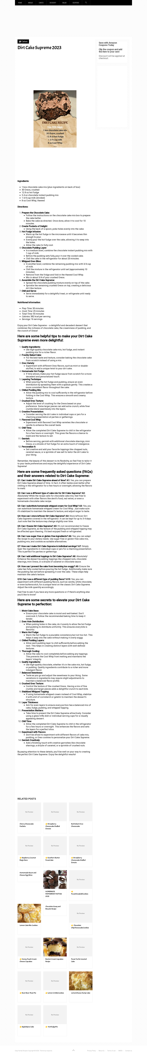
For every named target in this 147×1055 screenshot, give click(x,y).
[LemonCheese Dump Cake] (80, 980)
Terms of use (111, 1051)
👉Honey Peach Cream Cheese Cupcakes (28, 960)
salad (64, 2)
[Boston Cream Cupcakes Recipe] (55, 947)
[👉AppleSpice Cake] (29, 1014)
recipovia (49, 1051)
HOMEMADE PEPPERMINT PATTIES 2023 (53, 893)
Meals (30, 2)
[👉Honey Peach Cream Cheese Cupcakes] (29, 947)
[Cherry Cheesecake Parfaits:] (29, 811)
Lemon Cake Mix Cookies (29, 925)
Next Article (80, 54)
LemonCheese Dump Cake (80, 993)
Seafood (76, 2)
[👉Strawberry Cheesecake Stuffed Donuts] (55, 811)
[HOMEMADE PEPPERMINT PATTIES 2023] (55, 879)
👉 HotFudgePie (51, 1027)
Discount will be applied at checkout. (112, 57)
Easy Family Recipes (21, 1051)
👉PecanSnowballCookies (79, 892)
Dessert (53, 2)
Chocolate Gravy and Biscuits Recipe (52, 907)
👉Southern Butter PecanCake (52, 859)
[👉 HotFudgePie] (55, 1014)
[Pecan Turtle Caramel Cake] (80, 947)
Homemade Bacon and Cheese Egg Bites (28, 874)
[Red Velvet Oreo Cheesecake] (80, 811)
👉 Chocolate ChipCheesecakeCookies (80, 926)
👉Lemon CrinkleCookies (54, 993)
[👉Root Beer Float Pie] (29, 980)
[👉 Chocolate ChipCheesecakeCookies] (80, 913)
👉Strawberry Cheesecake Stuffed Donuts (52, 826)
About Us (101, 1051)
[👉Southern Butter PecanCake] (55, 845)
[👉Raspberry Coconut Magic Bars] (29, 845)
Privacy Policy (91, 1051)
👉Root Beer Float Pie (28, 993)
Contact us (128, 1051)
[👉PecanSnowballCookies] (80, 879)
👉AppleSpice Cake (27, 1027)
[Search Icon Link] (86, 2)
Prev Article (61, 54)
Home (20, 2)
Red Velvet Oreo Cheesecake (77, 825)
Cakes (41, 2)
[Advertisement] (73, 22)
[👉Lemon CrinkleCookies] (55, 980)
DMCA (120, 1051)
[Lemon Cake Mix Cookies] (29, 913)
